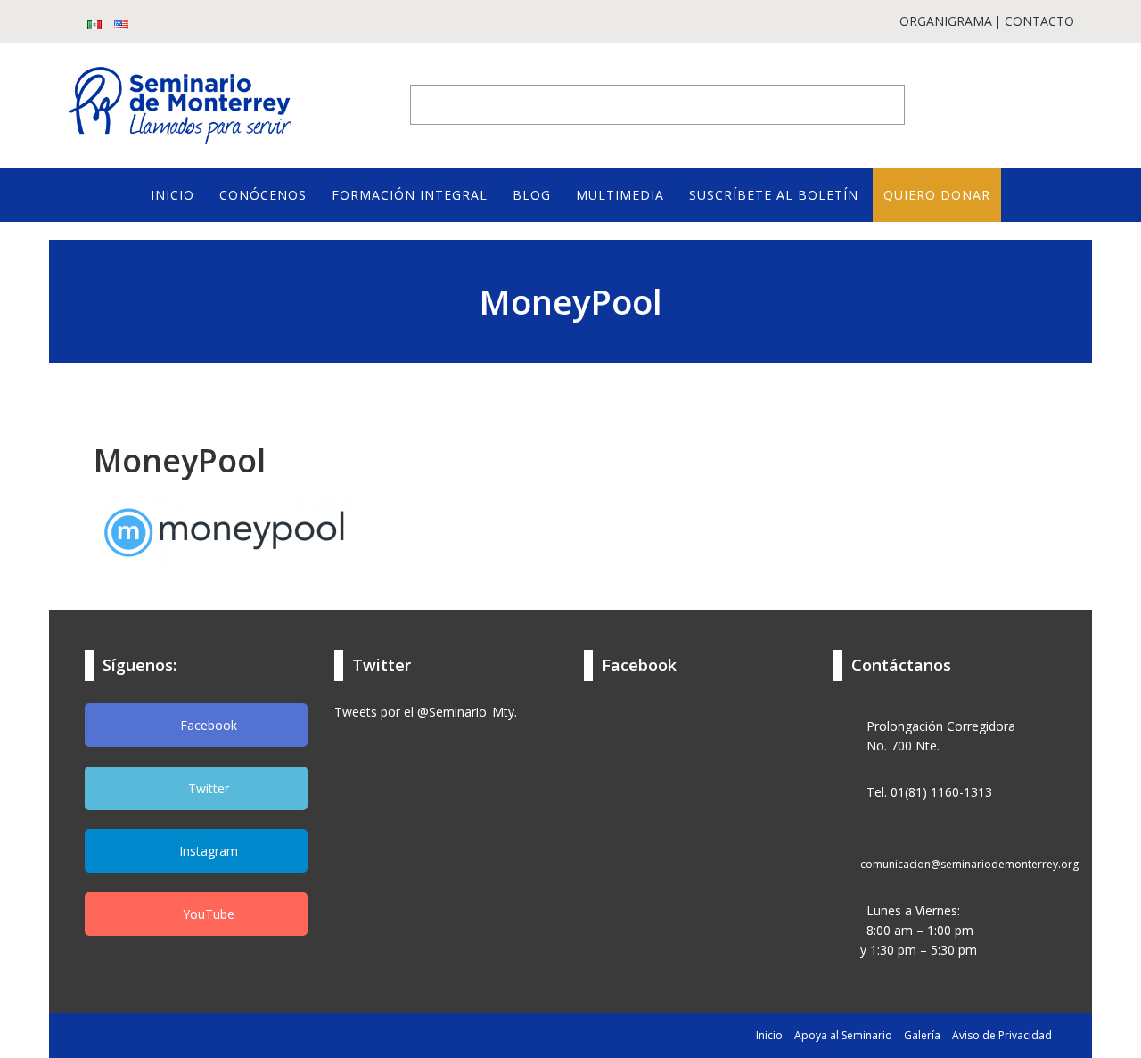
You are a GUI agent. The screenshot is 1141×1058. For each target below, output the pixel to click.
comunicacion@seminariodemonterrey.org (969, 864)
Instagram (207, 850)
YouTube (206, 914)
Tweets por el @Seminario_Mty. (425, 711)
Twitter (207, 788)
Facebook (206, 725)
